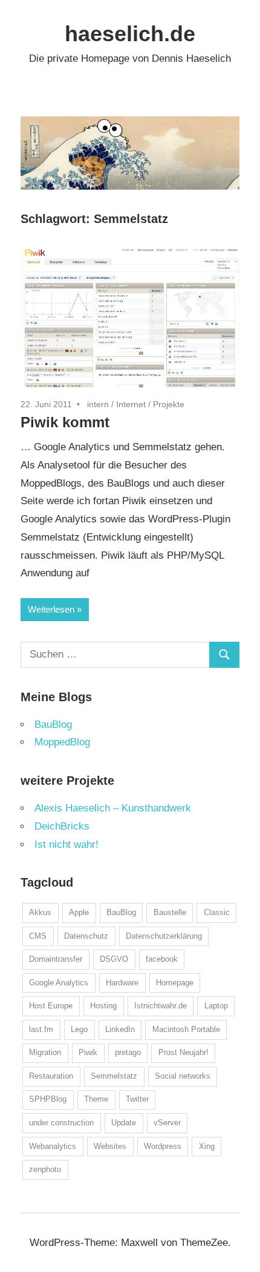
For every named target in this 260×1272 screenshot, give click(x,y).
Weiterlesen (51, 609)
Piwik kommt (65, 422)
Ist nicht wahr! (66, 844)
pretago (128, 1052)
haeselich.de (130, 33)
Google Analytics (58, 982)
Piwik (88, 1052)
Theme (96, 1099)
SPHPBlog (48, 1099)
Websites (110, 1146)
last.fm (41, 1029)
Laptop (216, 1005)
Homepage (174, 982)
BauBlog (53, 724)
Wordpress (162, 1146)
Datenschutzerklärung (164, 936)
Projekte (168, 404)
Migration (45, 1052)
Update (123, 1122)
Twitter (137, 1099)
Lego (79, 1029)
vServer (167, 1122)
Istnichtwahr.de (160, 1005)
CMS (38, 936)
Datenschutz (86, 936)
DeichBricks (61, 826)
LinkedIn (120, 1029)
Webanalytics (52, 1146)
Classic (217, 912)
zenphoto (45, 1169)
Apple (79, 912)
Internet (131, 404)
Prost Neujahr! (183, 1052)
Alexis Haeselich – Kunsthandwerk (112, 808)
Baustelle (170, 912)
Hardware (122, 982)
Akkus (40, 912)
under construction (61, 1122)
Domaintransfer (55, 959)
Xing (207, 1146)
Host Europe (51, 1005)
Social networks (182, 1076)
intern (98, 404)
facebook (162, 959)
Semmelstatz (114, 1076)
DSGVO (114, 959)
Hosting (103, 1005)
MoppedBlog (62, 742)
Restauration (51, 1076)
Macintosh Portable (186, 1029)
